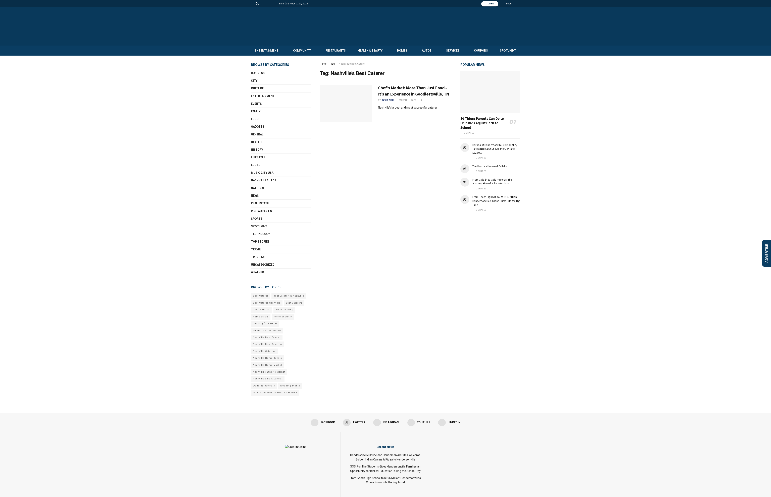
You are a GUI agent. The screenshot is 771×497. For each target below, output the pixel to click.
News (255, 195)
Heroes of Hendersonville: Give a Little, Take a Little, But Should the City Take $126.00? (494, 148)
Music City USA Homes (267, 330)
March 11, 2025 (407, 100)
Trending (258, 257)
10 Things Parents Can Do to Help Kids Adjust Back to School (482, 123)
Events (256, 103)
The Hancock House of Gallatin (489, 166)
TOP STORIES (260, 241)
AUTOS (426, 50)
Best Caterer (260, 296)
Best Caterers (294, 303)
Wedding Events (290, 385)
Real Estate (260, 203)
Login (509, 3)
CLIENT (491, 3)
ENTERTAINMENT (266, 50)
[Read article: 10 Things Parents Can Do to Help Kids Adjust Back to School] (490, 92)
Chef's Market (261, 309)
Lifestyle (258, 157)
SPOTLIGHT (508, 50)
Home (323, 63)
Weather (257, 272)
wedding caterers (264, 385)
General (257, 134)
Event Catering (284, 309)
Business (258, 73)
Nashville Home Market (267, 365)
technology (260, 234)
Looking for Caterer (265, 323)
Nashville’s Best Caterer (352, 63)
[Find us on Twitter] (257, 3)
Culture (257, 88)
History (257, 149)
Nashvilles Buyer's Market (269, 372)
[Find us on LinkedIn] (273, 3)
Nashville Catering (264, 351)
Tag (333, 63)
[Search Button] (518, 3)
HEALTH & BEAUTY (370, 50)
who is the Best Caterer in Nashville (275, 392)
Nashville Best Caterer (266, 337)
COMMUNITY (302, 50)
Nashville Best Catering (267, 344)
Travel (256, 249)
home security (283, 316)
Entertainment (263, 96)
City (254, 80)
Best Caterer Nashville (266, 303)
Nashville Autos (263, 180)
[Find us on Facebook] (252, 3)
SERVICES (452, 50)
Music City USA (262, 172)
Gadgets (257, 126)
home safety (260, 316)
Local (255, 165)
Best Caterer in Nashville (288, 296)
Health (256, 142)
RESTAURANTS (335, 50)
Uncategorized (262, 264)
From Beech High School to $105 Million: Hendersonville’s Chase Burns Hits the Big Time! (496, 200)
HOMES (402, 50)
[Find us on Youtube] (268, 3)
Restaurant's (261, 211)
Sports (256, 218)
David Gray (387, 100)
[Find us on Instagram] (263, 3)
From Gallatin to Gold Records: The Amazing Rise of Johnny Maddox (492, 181)
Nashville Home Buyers (267, 358)
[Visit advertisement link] (490, 223)
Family (255, 111)
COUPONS (481, 50)
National (258, 188)
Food (255, 119)
